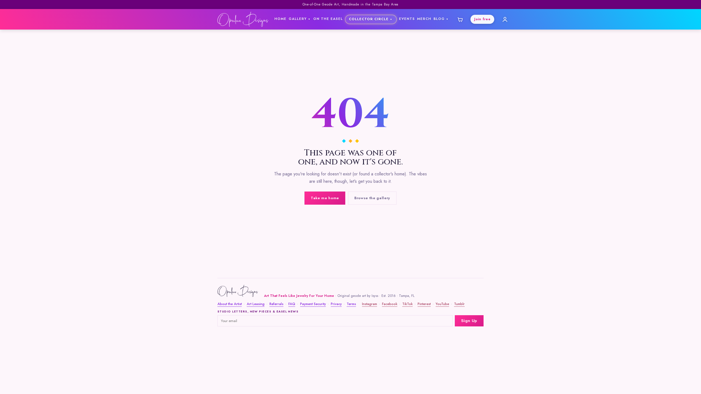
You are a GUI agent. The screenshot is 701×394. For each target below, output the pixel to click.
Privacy (336, 304)
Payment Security (313, 304)
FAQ (291, 304)
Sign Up (469, 321)
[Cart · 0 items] (459, 19)
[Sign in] (505, 19)
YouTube (442, 304)
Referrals (276, 304)
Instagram (369, 304)
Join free (482, 19)
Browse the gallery (372, 198)
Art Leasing (256, 304)
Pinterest (424, 304)
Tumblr (459, 304)
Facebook (389, 304)
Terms (351, 304)
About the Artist (229, 304)
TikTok (407, 304)
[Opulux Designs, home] (242, 19)
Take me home (325, 198)
